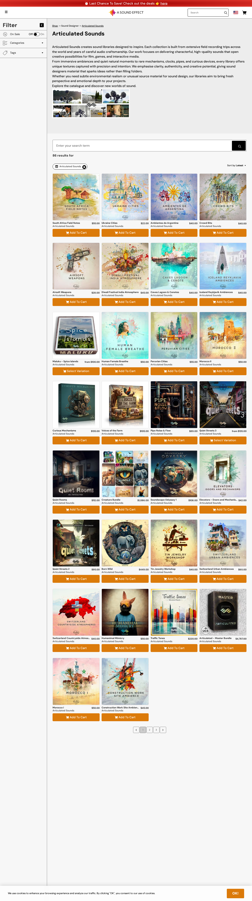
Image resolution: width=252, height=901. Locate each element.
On (42, 34)
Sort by (235, 165)
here (164, 3)
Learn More (76, 211)
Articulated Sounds (93, 25)
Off (31, 34)
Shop (55, 25)
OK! (235, 893)
